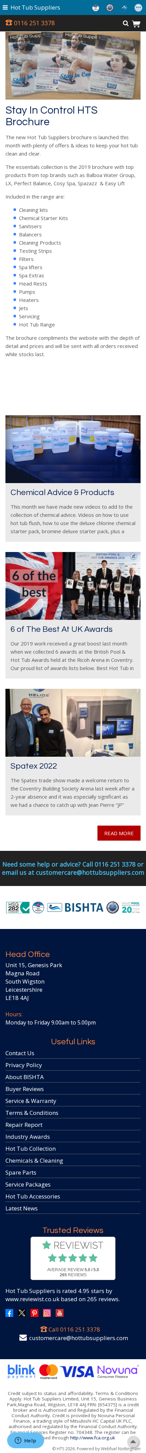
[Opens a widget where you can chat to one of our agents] (25, 1441)
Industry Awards (27, 1136)
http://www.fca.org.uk (92, 1438)
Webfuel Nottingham (121, 1449)
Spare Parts (20, 1172)
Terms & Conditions (31, 1113)
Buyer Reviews (24, 1089)
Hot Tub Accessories (32, 1196)
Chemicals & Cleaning (34, 1160)
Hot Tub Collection (30, 1148)
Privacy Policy (23, 1065)
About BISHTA (24, 1077)
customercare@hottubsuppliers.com (78, 1338)
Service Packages (28, 1184)
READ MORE (119, 833)
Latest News (21, 1208)
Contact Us (19, 1053)
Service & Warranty (30, 1101)
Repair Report (23, 1125)
